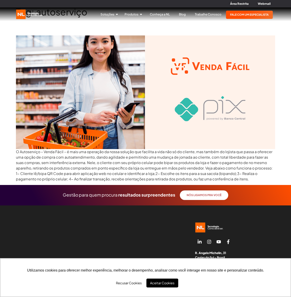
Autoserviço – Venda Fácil (49, 26)
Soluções (107, 14)
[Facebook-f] (228, 241)
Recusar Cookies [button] (129, 283)
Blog (182, 14)
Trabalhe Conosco (208, 14)
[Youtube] (218, 241)
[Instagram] (209, 241)
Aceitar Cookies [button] (162, 283)
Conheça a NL (160, 14)
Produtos (132, 14)
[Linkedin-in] (199, 241)
